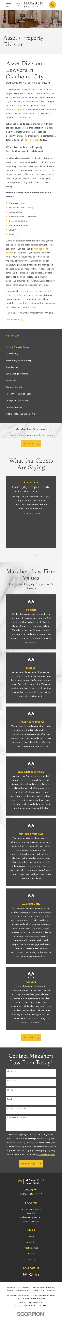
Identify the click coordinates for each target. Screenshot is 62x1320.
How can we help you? (17, 1118)
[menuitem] (31, 347)
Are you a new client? (16, 1109)
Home (31, 1236)
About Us (30, 1242)
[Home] (30, 5)
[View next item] (34, 555)
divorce (49, 93)
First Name (11, 1071)
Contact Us (31, 1259)
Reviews (31, 1254)
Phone (10, 1090)
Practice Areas (31, 1248)
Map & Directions (30, 1221)
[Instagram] (25, 1274)
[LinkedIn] (37, 1274)
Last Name (11, 1081)
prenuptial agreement (16, 109)
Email (9, 1099)
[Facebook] (31, 1274)
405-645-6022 (31, 1194)
